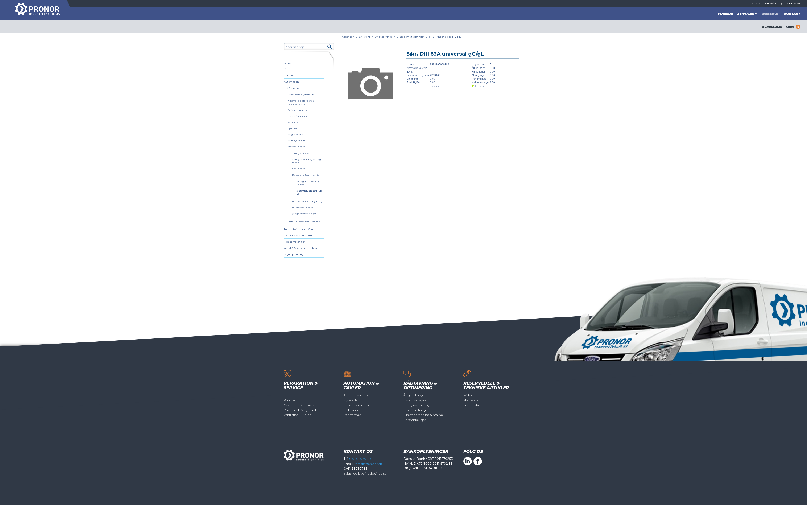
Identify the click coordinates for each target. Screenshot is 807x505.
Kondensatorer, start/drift (301, 94)
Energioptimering (416, 405)
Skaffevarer (471, 400)
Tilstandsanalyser (415, 400)
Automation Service (358, 395)
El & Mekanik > (364, 36)
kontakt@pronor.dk (368, 463)
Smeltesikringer (296, 146)
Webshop (770, 14)
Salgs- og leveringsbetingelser (366, 473)
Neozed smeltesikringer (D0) (307, 201)
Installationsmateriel (299, 116)
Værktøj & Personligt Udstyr (300, 248)
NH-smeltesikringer (302, 207)
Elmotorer (291, 395)
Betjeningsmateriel (298, 110)
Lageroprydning (293, 254)
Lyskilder (292, 128)
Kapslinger (293, 122)
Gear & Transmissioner (300, 405)
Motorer (288, 69)
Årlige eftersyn (414, 395)
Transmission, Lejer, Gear (299, 229)
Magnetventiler (296, 134)
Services (745, 14)
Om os (756, 3)
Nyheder (770, 3)
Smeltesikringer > (385, 36)
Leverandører (473, 405)
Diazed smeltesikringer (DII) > (414, 36)
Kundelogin (772, 26)
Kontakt (792, 14)
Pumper (289, 75)
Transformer (352, 414)
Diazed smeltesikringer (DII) (306, 174)
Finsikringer (298, 168)
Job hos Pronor (790, 3)
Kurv (792, 26)
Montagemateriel (297, 140)
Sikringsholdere (300, 153)
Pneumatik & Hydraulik (300, 410)
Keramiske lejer (415, 420)
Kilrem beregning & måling (423, 414)
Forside (725, 14)
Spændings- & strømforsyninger (304, 221)
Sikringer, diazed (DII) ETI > (449, 36)
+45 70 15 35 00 (360, 458)
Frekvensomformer (358, 405)
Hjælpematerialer (294, 241)
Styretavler (351, 400)
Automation (291, 81)
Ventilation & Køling (298, 414)
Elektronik (351, 410)
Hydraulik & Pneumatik (298, 235)
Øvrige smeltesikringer (304, 213)
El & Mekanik (291, 88)
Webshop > (348, 36)
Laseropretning (415, 410)
